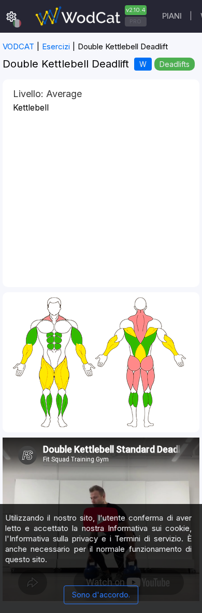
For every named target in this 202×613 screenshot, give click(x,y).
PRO (135, 21)
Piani (172, 16)
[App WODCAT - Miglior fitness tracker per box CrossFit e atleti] (90, 16)
